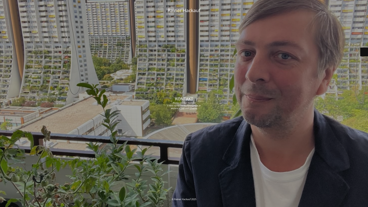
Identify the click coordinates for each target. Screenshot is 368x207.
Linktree (193, 108)
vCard (181, 108)
